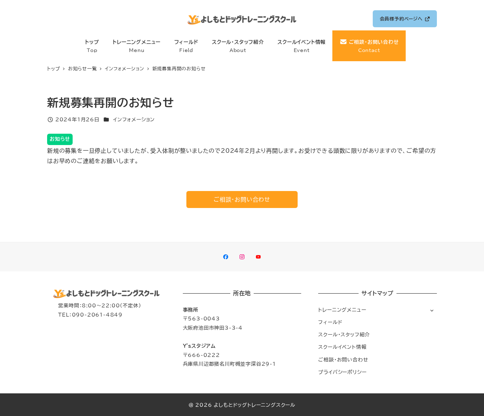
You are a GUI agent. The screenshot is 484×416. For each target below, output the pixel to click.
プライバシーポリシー (342, 372)
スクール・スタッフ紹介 (344, 334)
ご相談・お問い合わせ (343, 359)
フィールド (330, 322)
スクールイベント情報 (342, 346)
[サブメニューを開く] (432, 310)
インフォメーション (134, 119)
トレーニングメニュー (342, 309)
